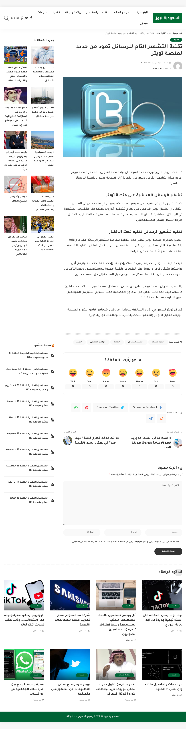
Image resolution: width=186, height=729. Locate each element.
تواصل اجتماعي (97, 342)
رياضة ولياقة (124, 675)
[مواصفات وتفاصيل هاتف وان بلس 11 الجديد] (162, 664)
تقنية (176, 40)
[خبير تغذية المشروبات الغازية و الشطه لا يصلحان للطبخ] (42, 184)
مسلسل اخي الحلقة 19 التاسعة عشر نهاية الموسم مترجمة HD (26, 371)
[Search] (6, 18)
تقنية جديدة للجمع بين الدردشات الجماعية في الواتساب (27, 689)
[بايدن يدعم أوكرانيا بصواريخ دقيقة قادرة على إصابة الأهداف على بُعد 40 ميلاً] (15, 140)
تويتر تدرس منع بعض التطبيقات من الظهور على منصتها (70, 689)
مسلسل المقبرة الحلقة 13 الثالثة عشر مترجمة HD (28, 500)
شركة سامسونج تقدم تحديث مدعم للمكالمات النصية (72, 620)
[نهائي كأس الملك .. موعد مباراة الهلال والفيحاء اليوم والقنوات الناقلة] (15, 55)
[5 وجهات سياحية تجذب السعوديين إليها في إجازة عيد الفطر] (42, 140)
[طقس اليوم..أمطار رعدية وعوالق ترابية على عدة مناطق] (42, 95)
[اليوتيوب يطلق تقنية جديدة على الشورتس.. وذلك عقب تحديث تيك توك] (24, 595)
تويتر (79, 342)
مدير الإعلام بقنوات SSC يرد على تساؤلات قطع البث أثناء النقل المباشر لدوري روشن (16, 117)
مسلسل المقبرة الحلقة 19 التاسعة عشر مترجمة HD (27, 404)
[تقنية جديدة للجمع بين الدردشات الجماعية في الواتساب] (24, 664)
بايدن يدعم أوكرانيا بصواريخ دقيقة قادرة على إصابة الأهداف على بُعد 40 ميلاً (15, 161)
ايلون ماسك (157, 342)
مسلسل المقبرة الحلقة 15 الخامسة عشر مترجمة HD (27, 468)
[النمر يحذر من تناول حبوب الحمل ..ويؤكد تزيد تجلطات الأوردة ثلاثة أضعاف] (116, 664)
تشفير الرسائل (135, 342)
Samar (144, 63)
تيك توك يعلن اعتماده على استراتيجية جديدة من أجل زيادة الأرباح (162, 620)
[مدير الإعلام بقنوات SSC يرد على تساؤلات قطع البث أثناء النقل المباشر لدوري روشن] (15, 95)
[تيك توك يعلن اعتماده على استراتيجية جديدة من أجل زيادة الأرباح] (162, 595)
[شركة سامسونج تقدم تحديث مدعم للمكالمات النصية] (70, 595)
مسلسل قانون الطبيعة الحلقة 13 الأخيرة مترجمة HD (28, 355)
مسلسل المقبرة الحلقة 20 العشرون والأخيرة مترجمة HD (26, 387)
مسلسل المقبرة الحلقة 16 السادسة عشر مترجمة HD (27, 452)
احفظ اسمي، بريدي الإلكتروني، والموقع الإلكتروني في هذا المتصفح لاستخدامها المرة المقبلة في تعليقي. (125, 542)
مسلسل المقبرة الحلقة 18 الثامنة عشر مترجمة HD (28, 420)
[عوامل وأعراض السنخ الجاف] (15, 184)
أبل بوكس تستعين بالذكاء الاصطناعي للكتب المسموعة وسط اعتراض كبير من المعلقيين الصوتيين (116, 625)
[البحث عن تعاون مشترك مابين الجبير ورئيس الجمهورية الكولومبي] (15, 224)
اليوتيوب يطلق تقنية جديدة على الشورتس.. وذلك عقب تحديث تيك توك (24, 620)
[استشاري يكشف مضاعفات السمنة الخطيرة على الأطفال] (42, 55)
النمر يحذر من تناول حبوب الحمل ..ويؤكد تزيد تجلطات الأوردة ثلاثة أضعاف (116, 689)
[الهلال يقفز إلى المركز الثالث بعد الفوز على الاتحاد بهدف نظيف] (42, 224)
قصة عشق (42, 345)
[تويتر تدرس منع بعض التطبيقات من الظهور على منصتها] (70, 664)
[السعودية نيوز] (167, 18)
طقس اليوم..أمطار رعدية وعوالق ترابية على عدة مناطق (43, 112)
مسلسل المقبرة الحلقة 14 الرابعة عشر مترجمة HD (28, 484)
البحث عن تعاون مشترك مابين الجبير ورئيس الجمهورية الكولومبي (17, 246)
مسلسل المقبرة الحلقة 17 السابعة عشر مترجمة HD (27, 436)
